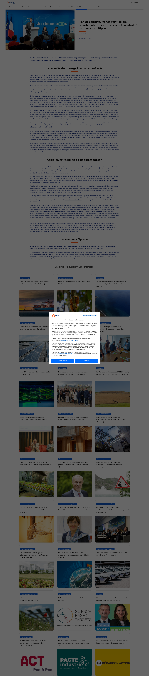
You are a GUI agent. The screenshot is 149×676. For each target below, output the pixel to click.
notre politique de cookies (65, 353)
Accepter (86, 360)
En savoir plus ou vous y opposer (69, 340)
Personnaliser (62, 360)
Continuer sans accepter (89, 315)
